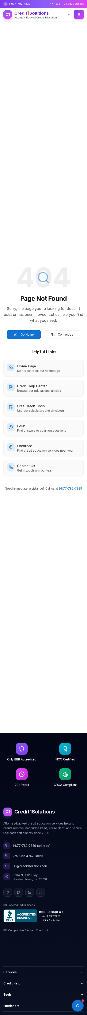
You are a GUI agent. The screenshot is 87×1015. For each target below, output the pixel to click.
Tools (7, 994)
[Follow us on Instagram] (40, 892)
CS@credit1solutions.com (30, 866)
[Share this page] (69, 14)
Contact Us (65, 334)
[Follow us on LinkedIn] (29, 892)
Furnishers (11, 1006)
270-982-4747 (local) (28, 856)
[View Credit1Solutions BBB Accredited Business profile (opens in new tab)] (34, 915)
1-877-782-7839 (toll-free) (31, 845)
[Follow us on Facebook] (7, 892)
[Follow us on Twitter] (18, 892)
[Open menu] (79, 14)
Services (10, 972)
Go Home (27, 334)
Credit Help (11, 983)
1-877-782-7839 (19, 3)
